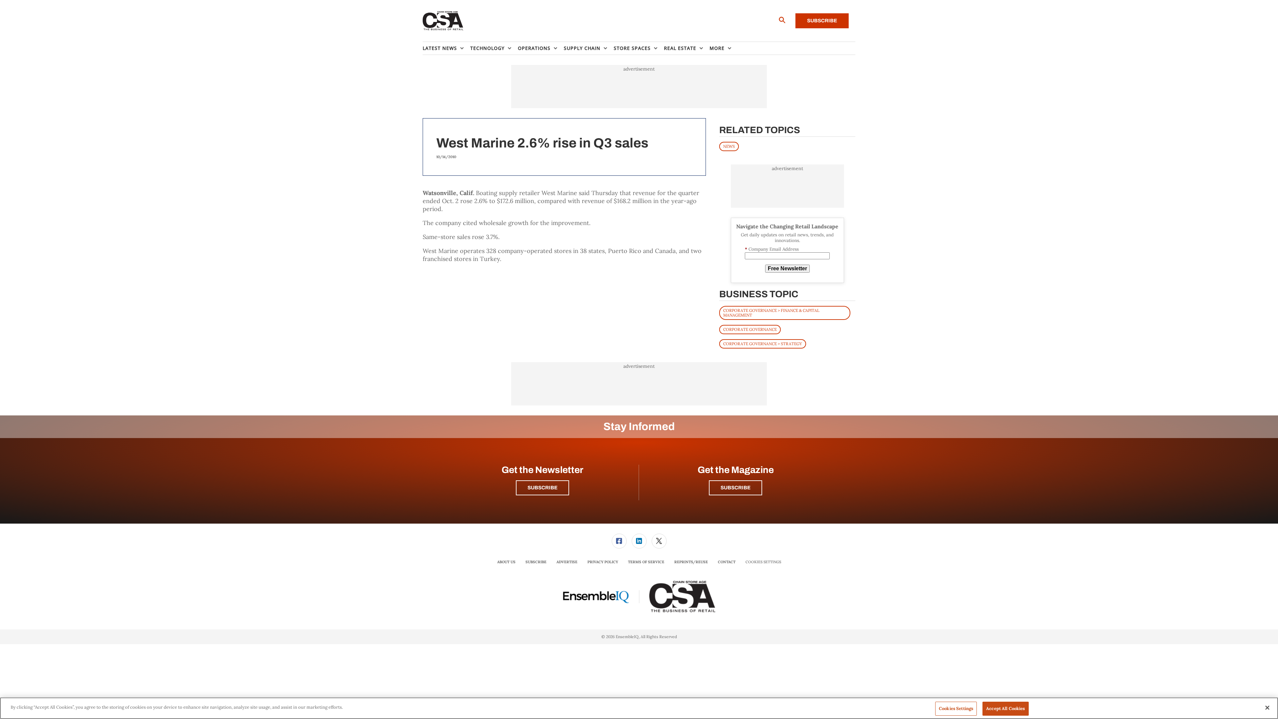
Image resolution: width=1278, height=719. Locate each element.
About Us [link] (506, 562)
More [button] (717, 48)
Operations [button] (534, 48)
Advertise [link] (566, 562)
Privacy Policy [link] (602, 562)
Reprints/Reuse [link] (691, 562)
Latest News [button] (440, 48)
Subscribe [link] (536, 562)
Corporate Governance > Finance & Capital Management (771, 313)
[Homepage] (443, 21)
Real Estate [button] (680, 48)
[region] (639, 708)
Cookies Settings (763, 562)
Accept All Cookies (1005, 708)
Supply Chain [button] (582, 48)
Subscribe (822, 20)
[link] (619, 541)
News (729, 146)
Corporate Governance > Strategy (762, 343)
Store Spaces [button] (632, 48)
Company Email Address (772, 249)
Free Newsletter (787, 268)
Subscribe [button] (542, 487)
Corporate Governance (750, 329)
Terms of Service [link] (646, 562)
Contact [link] (727, 562)
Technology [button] (487, 48)
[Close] (1267, 707)
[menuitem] (446, 48)
